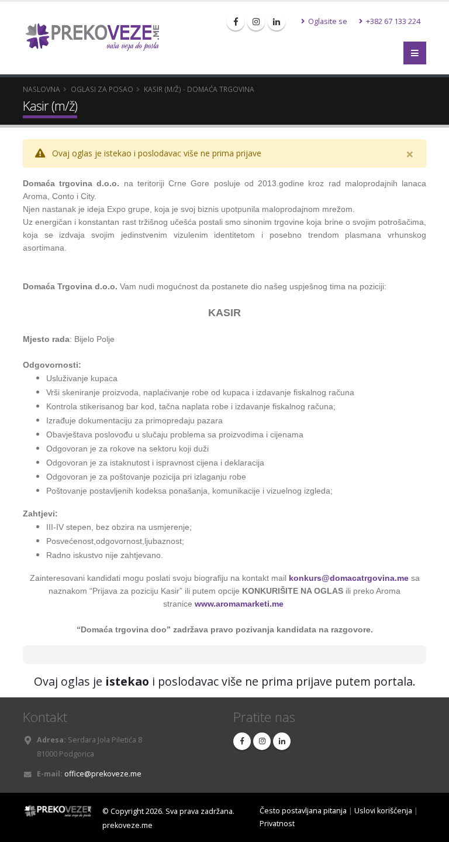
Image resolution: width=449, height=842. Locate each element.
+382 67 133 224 (392, 21)
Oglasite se (326, 21)
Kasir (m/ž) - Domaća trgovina (199, 89)
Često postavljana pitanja (303, 811)
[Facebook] (235, 21)
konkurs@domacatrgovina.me (349, 578)
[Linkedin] (276, 21)
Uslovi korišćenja (383, 811)
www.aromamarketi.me (239, 603)
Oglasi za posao (102, 89)
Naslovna (41, 89)
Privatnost (277, 824)
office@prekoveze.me (102, 774)
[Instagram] (256, 21)
